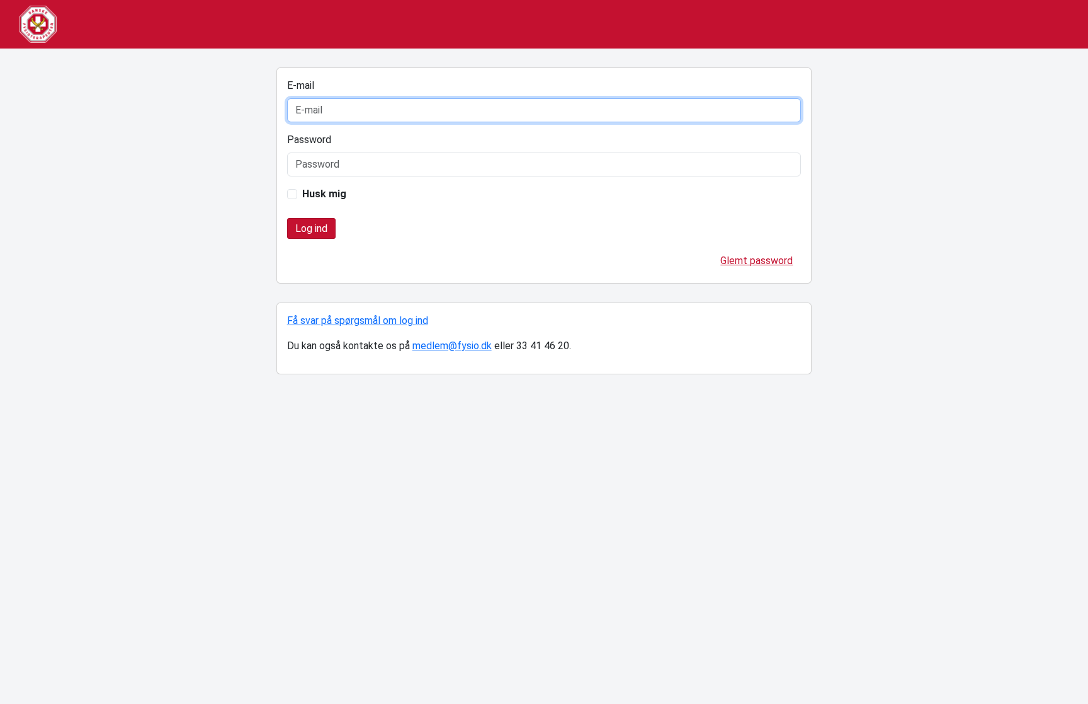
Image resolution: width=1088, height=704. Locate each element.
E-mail (300, 85)
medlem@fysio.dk (452, 346)
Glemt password (756, 261)
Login (311, 228)
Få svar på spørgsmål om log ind (357, 320)
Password (309, 140)
